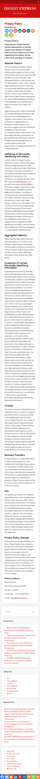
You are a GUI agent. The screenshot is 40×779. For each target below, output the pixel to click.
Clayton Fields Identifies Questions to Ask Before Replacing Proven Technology (20, 638)
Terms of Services (13, 766)
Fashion (10, 684)
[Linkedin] (20, 31)
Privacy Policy (12, 761)
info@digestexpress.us (19, 598)
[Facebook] (7, 31)
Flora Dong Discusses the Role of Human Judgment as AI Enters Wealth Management (18, 645)
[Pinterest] (24, 31)
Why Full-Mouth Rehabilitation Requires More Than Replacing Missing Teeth (18, 630)
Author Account (13, 754)
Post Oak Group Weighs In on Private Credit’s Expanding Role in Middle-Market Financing (19, 653)
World (9, 694)
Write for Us (11, 769)
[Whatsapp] (7, 35)
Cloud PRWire (12, 681)
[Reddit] (15, 31)
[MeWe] (28, 31)
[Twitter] (11, 31)
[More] (11, 35)
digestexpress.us (22, 182)
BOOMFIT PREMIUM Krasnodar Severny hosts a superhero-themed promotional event (17, 660)
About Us (10, 751)
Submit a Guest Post (14, 764)
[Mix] (33, 31)
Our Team (10, 759)
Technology (11, 689)
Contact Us (11, 756)
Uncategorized (12, 691)
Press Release (12, 686)
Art (8, 679)
